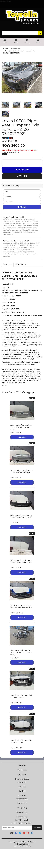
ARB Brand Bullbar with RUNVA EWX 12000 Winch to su (21, 652)
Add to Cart (23, 170)
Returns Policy (22, 812)
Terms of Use (22, 803)
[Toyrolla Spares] (22, 15)
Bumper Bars (15, 49)
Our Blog (22, 791)
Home (5, 49)
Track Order (22, 774)
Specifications (20, 264)
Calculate (22, 207)
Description (7, 264)
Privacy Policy (22, 808)
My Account (22, 770)
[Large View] (5, 105)
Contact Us (22, 796)
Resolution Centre (22, 779)
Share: (4, 138)
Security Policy (22, 817)
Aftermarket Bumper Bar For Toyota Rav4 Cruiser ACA (20, 427)
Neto (29, 846)
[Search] (40, 33)
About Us (22, 786)
